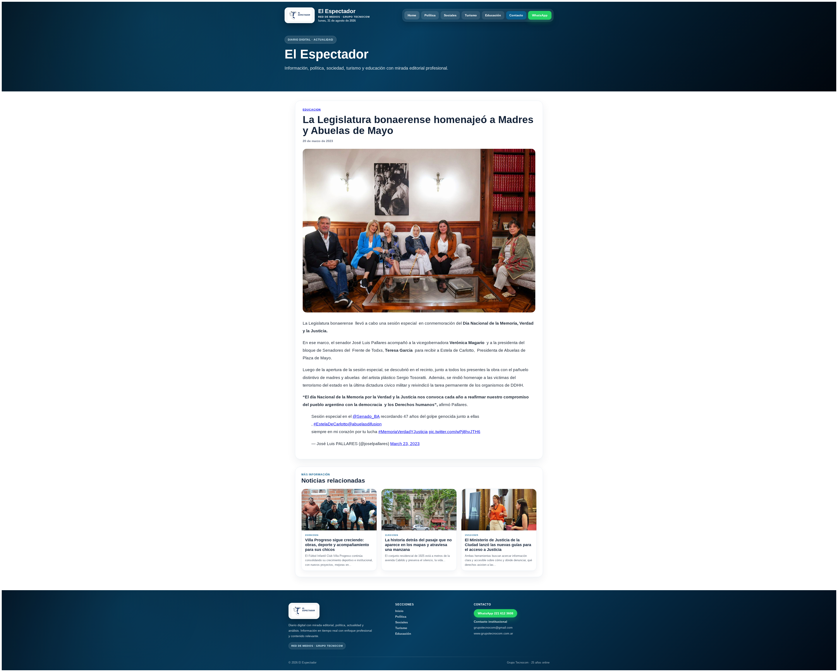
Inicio (399, 611)
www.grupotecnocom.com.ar (493, 633)
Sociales (450, 15)
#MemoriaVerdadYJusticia (403, 431)
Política (430, 15)
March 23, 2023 (405, 443)
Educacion (312, 109)
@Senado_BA (366, 416)
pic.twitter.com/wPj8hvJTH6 (454, 431)
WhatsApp (540, 15)
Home (412, 15)
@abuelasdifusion (365, 424)
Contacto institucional (490, 621)
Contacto (516, 15)
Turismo (471, 15)
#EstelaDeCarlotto (331, 424)
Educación (493, 15)
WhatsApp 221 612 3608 (495, 613)
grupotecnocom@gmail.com (493, 627)
